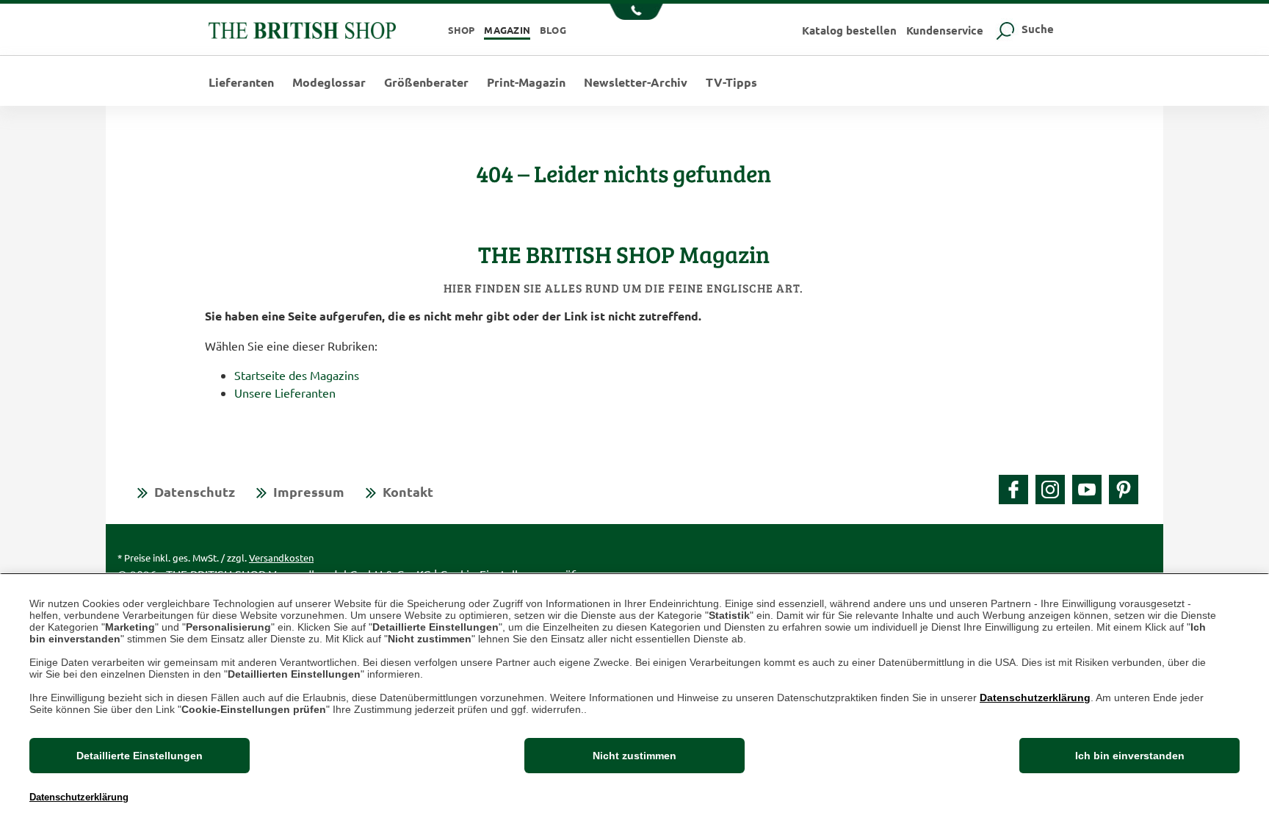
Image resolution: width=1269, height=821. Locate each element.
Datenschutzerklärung (1035, 697)
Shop (461, 30)
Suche (1036, 28)
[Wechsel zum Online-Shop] (302, 28)
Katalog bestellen (849, 30)
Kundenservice (944, 30)
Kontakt (408, 491)
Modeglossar (329, 82)
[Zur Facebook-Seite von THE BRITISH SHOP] (1013, 489)
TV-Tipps (731, 82)
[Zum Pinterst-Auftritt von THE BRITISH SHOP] (1123, 489)
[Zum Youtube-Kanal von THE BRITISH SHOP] (1087, 489)
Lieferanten (241, 82)
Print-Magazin (526, 82)
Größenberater (426, 82)
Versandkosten (281, 557)
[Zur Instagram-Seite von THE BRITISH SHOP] (1050, 489)
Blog (553, 30)
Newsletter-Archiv (635, 82)
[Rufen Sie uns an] (635, 13)
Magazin (507, 30)
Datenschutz (194, 491)
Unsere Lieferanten (285, 392)
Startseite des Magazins (296, 375)
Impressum (308, 491)
